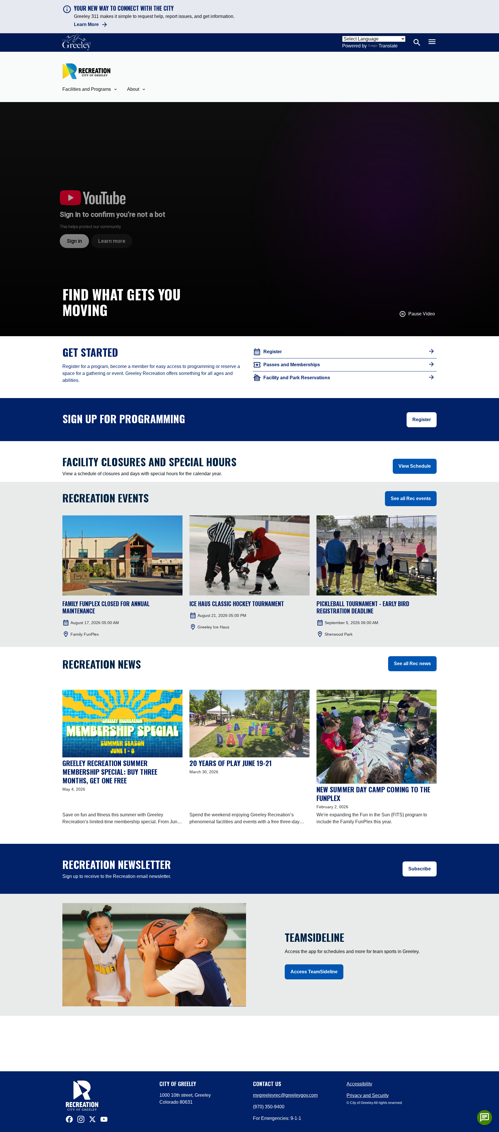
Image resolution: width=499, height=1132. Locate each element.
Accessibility (359, 1083)
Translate (388, 45)
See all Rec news (412, 663)
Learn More (86, 24)
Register (421, 419)
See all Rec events (411, 498)
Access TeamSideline (314, 971)
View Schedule (415, 466)
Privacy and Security (368, 1095)
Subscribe (419, 868)
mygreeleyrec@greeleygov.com (285, 1095)
